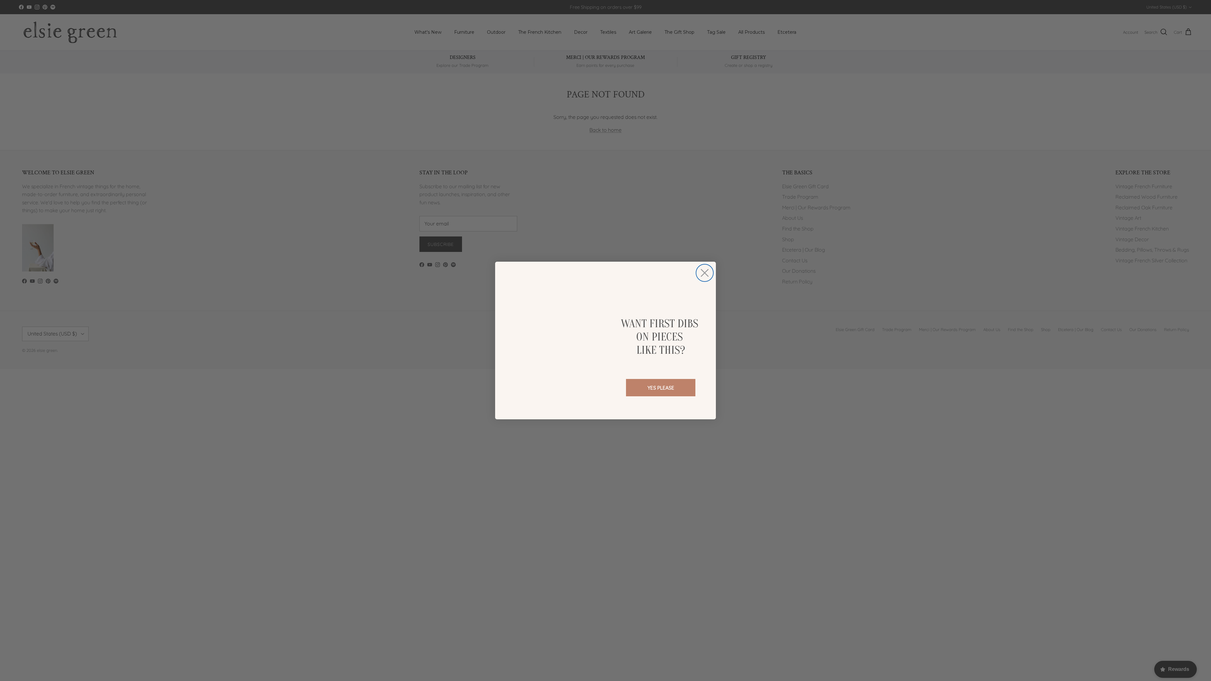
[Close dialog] (704, 273)
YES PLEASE (660, 388)
